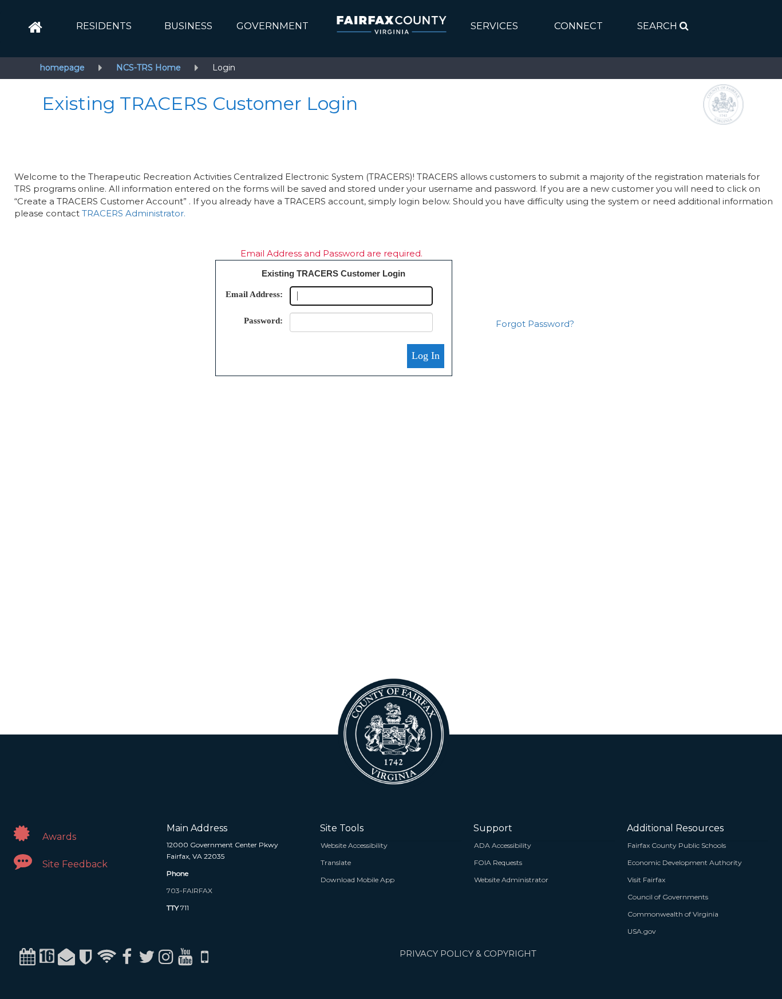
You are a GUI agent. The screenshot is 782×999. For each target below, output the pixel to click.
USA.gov (641, 931)
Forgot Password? (535, 323)
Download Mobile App (357, 879)
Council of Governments (667, 897)
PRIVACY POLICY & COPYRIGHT (468, 953)
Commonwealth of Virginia (672, 914)
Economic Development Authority (684, 862)
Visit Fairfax (646, 879)
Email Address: (254, 294)
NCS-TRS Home (148, 67)
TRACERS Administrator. (133, 213)
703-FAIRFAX (189, 890)
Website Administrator (511, 879)
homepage (62, 67)
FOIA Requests (498, 862)
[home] (35, 27)
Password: (263, 320)
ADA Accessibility (502, 845)
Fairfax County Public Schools (676, 845)
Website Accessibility (354, 845)
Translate (336, 862)
